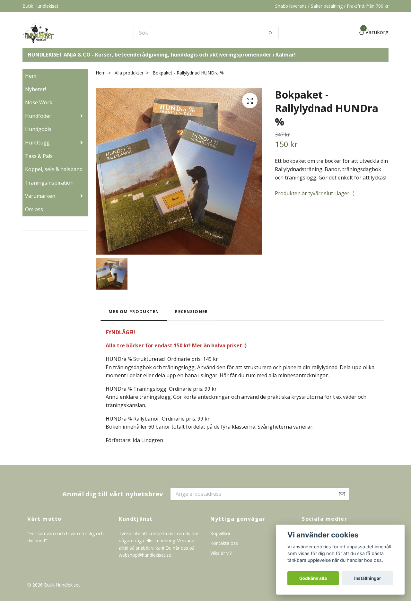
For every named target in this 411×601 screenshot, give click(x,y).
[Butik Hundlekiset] (38, 33)
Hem (30, 75)
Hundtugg (37, 142)
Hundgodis (38, 129)
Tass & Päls (39, 156)
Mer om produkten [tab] (134, 311)
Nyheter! (35, 89)
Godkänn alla (313, 578)
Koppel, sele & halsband (54, 169)
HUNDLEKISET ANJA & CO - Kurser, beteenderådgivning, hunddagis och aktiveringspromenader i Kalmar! (162, 54)
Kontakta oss (224, 543)
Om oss (34, 209)
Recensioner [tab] (191, 311)
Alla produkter (129, 73)
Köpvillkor (220, 533)
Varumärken (40, 195)
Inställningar (367, 578)
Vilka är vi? (221, 553)
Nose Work (38, 102)
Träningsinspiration (49, 182)
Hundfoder (38, 115)
